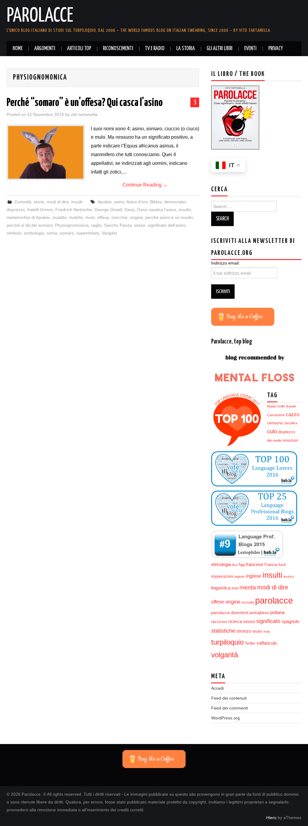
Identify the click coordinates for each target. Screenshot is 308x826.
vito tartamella (84, 114)
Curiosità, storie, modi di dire (41, 201)
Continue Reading (145, 184)
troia (266, 631)
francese (254, 564)
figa (242, 565)
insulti (272, 575)
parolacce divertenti (229, 612)
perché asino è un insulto (169, 217)
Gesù (130, 209)
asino (119, 201)
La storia (185, 48)
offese (217, 601)
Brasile (291, 406)
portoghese (259, 612)
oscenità (248, 602)
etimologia (221, 564)
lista (235, 588)
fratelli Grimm (40, 209)
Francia (270, 565)
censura (274, 423)
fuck (282, 565)
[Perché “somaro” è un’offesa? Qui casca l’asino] (45, 152)
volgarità (224, 655)
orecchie (119, 217)
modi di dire (272, 587)
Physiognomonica (72, 225)
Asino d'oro (137, 201)
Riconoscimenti (118, 48)
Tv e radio (155, 48)
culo (272, 431)
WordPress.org (225, 718)
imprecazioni (222, 576)
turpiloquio (227, 642)
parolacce (274, 600)
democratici (175, 201)
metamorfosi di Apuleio (28, 217)
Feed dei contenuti (229, 698)
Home (18, 48)
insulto (185, 209)
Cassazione (276, 415)
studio (257, 631)
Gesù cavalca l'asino (156, 209)
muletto (76, 217)
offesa (103, 217)
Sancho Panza (118, 225)
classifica (290, 423)
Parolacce (40, 16)
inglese (253, 576)
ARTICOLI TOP (79, 48)
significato (268, 621)
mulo (90, 217)
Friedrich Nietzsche (73, 209)
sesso (139, 225)
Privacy (275, 48)
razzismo (219, 622)
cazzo (292, 414)
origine (136, 217)
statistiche (223, 631)
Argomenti (44, 48)
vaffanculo (267, 643)
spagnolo (290, 621)
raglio (96, 225)
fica (234, 565)
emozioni (290, 440)
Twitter (250, 643)
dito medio (274, 440)
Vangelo (109, 233)
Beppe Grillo (276, 406)
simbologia (34, 233)
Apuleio (104, 201)
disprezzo (16, 209)
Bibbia (156, 201)
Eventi (250, 48)
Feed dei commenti (229, 708)
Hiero (271, 817)
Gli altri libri (220, 48)
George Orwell (108, 209)
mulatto (59, 217)
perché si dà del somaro (30, 225)
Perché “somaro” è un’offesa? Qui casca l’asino (85, 103)
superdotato (87, 233)
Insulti (76, 201)
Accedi (217, 688)
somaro (67, 233)
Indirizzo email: (225, 263)
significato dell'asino (167, 225)
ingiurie (239, 576)
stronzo (243, 631)
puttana (277, 612)
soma (52, 233)
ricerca (235, 621)
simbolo (14, 233)
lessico (289, 576)
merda (247, 587)
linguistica (220, 587)
